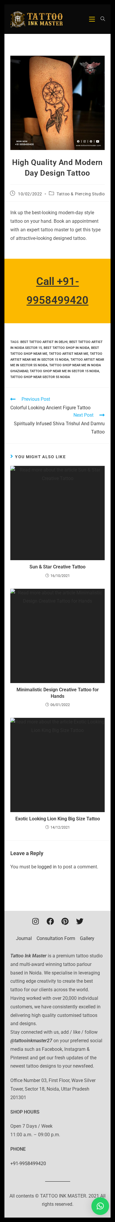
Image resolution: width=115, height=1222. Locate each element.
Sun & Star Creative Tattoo (57, 567)
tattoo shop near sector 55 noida (40, 377)
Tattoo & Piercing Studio (81, 194)
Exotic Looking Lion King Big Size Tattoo (57, 819)
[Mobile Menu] (92, 19)
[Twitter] (79, 921)
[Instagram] (35, 921)
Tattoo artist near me (68, 354)
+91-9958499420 (28, 1163)
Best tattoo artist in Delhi (44, 342)
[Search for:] (100, 19)
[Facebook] (50, 921)
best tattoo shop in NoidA (66, 348)
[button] (100, 1206)
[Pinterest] (65, 921)
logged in (47, 867)
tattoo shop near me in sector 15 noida (64, 371)
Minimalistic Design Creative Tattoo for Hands (58, 693)
